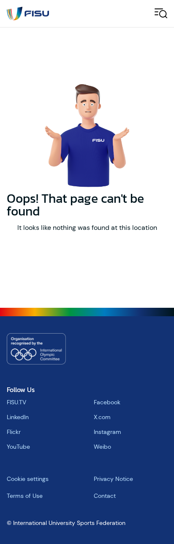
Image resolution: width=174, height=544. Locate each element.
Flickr (14, 432)
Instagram (107, 432)
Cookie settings (28, 479)
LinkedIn (18, 417)
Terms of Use (25, 496)
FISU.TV (16, 402)
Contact (105, 496)
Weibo (102, 446)
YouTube (18, 446)
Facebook (107, 402)
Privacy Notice (113, 479)
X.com (102, 417)
